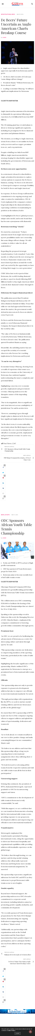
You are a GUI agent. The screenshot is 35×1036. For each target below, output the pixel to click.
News (13, 14)
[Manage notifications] (30, 1031)
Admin (4, 37)
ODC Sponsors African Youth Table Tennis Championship (16, 526)
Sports (7, 514)
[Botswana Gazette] (17, 4)
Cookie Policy (11, 1030)
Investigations (6, 14)
